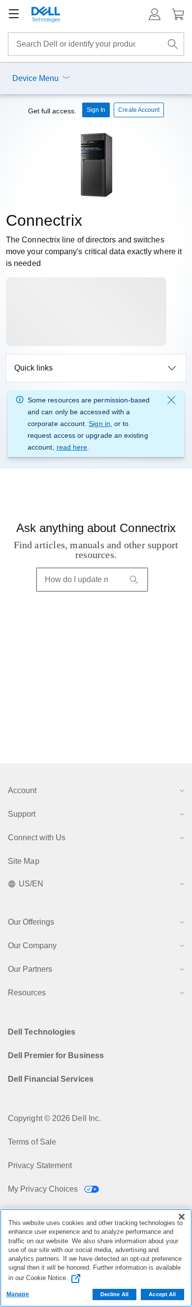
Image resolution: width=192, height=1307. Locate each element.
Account (22, 790)
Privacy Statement (40, 1165)
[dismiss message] (171, 400)
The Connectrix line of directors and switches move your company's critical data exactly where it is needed (94, 251)
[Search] (134, 580)
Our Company (32, 945)
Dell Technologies (41, 1032)
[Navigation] (14, 14)
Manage (17, 1294)
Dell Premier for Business (56, 1055)
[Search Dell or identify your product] (173, 44)
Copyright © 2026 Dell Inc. (54, 1118)
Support (21, 814)
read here (72, 447)
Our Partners (30, 969)
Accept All (162, 1294)
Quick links (33, 368)
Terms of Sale (32, 1142)
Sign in (99, 423)
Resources (27, 992)
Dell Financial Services (51, 1079)
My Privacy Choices (44, 1189)
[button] (154, 14)
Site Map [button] (23, 861)
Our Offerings (31, 922)
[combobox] (96, 44)
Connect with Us (36, 837)
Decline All (114, 1294)
